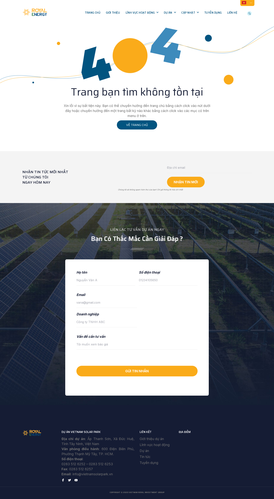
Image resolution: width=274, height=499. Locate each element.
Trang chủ (92, 12)
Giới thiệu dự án (152, 439)
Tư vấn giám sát (139, 36)
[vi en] (247, 2)
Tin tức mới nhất (195, 20)
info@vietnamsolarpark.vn (93, 474)
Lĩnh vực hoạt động (140, 12)
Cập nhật (188, 12)
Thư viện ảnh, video (197, 28)
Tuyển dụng (213, 12)
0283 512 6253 (101, 464)
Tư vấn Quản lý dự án (143, 28)
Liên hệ (232, 12)
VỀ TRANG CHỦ (137, 125)
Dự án (168, 12)
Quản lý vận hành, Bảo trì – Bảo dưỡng (143, 46)
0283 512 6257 (81, 469)
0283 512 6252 (73, 464)
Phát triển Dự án (140, 20)
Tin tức (145, 457)
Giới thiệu (113, 12)
